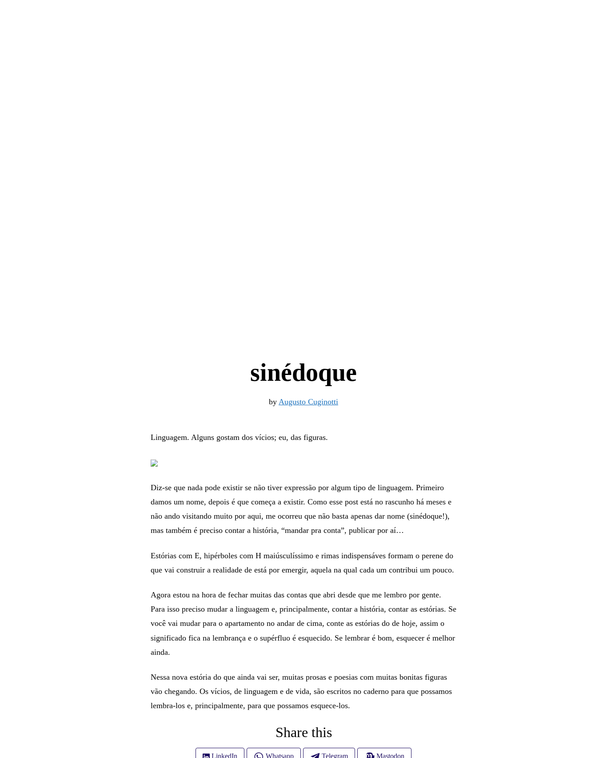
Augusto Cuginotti (308, 401)
